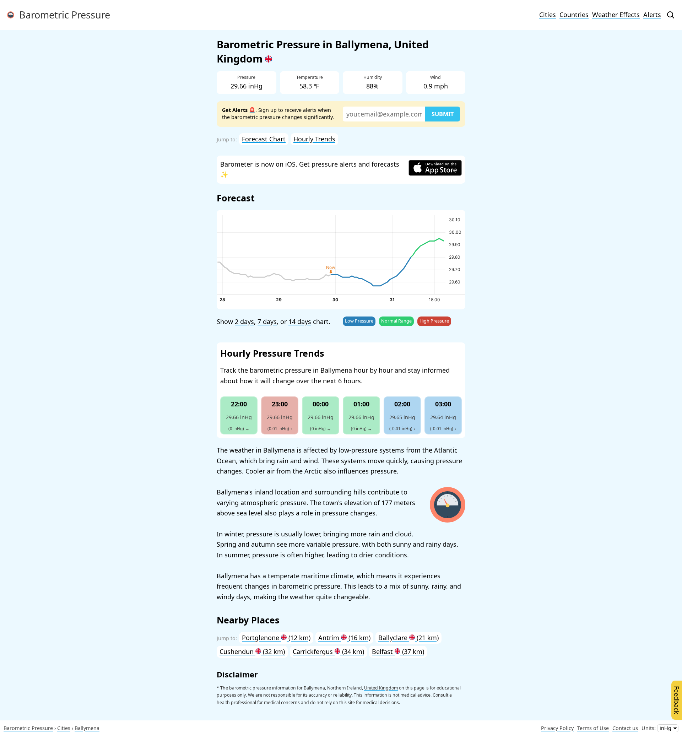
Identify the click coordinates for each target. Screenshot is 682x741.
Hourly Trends (314, 139)
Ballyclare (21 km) (408, 637)
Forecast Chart (264, 139)
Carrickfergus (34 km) (328, 651)
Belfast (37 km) (398, 651)
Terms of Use (593, 728)
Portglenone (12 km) (276, 637)
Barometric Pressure (62, 14)
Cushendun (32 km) (252, 651)
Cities (547, 14)
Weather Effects (616, 14)
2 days (244, 321)
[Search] (670, 15)
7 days (267, 321)
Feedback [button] (676, 700)
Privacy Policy (557, 728)
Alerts (652, 14)
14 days (299, 321)
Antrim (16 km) (344, 637)
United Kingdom (381, 688)
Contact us (625, 728)
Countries (574, 14)
